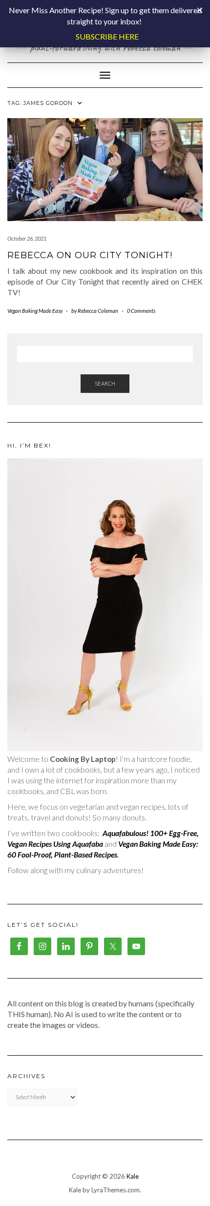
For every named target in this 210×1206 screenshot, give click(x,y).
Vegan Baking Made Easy (35, 310)
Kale (132, 1176)
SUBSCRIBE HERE (107, 36)
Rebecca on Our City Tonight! (89, 255)
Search (105, 383)
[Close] (199, 10)
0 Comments (141, 310)
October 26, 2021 (26, 238)
